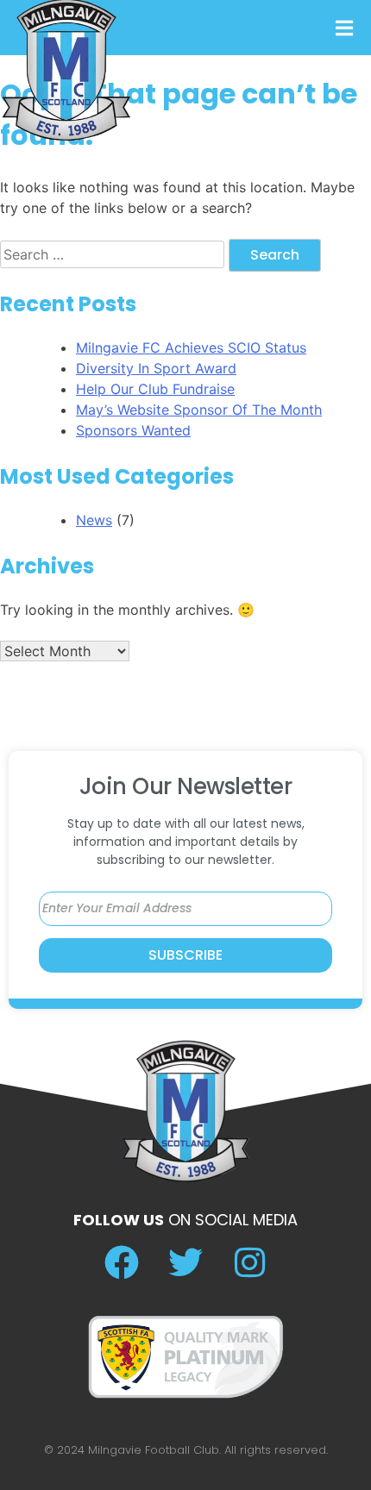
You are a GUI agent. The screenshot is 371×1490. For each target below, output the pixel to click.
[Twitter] (185, 1262)
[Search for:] (114, 254)
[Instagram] (249, 1262)
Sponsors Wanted (133, 430)
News (94, 520)
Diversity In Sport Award (156, 368)
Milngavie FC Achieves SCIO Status (191, 347)
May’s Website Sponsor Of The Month (199, 409)
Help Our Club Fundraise (155, 389)
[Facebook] (121, 1262)
